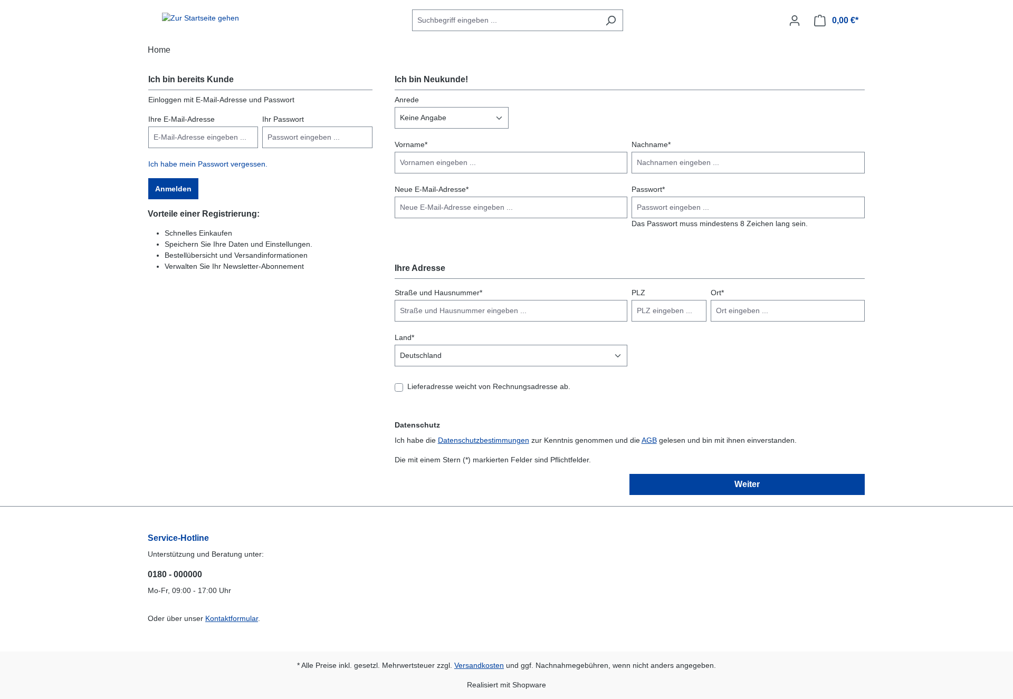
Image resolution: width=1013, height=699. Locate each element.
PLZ (638, 292)
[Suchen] (610, 20)
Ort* (717, 292)
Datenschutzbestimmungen (483, 440)
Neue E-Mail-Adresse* (432, 189)
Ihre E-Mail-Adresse (181, 119)
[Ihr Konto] (794, 20)
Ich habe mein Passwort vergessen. (207, 164)
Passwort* (648, 189)
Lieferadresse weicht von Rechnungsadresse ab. (488, 386)
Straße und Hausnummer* (438, 292)
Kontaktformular (231, 618)
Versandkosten (479, 665)
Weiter (747, 484)
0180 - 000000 (175, 574)
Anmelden (173, 189)
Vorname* (411, 144)
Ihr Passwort (283, 119)
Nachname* (651, 144)
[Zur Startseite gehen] (200, 18)
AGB (649, 440)
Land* (404, 337)
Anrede (407, 99)
